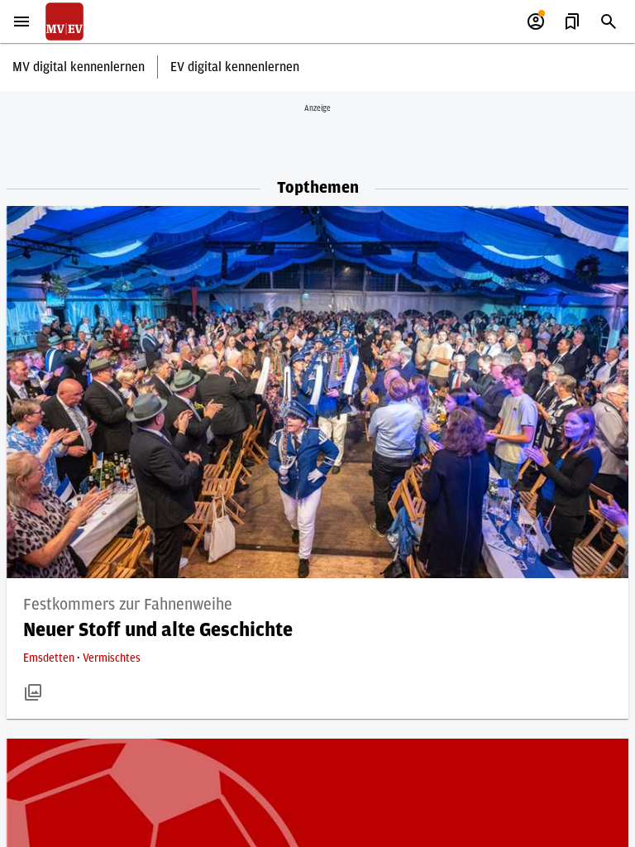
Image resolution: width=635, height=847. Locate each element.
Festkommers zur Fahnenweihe (127, 604)
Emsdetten (50, 658)
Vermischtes (112, 658)
